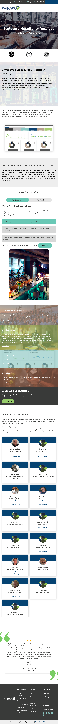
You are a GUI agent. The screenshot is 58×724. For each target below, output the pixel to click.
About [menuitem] (31, 693)
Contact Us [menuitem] (33, 711)
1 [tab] (29, 675)
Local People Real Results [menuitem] (22, 700)
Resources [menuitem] (46, 693)
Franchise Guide (20, 2)
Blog (29, 2)
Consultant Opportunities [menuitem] (34, 704)
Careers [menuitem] (32, 708)
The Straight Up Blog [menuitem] (47, 698)
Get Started (8, 401)
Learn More (44, 245)
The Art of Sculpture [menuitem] (20, 694)
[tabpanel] (11, 54)
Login (10, 2)
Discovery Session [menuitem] (48, 702)
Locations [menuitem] (33, 700)
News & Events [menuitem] (34, 697)
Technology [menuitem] (20, 707)
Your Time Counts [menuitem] (22, 704)
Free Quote (52, 2)
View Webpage (42, 456)
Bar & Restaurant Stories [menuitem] (22, 711)
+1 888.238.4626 (39, 2)
